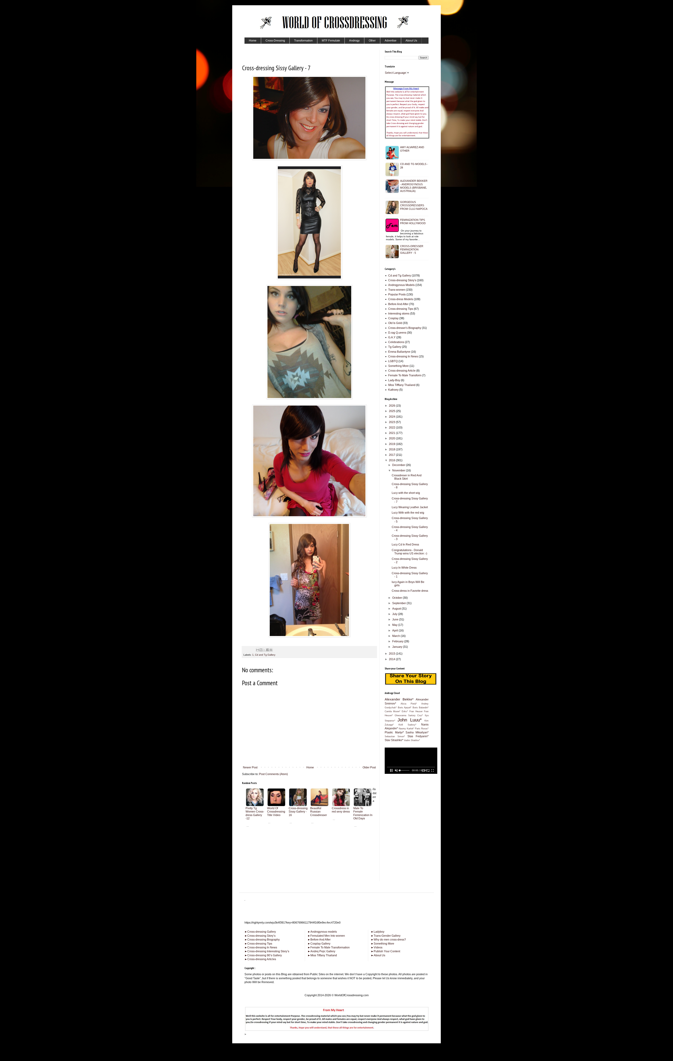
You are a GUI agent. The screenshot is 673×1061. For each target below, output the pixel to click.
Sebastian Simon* (395, 736)
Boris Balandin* (421, 707)
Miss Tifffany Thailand (401, 384)
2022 (392, 427)
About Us (378, 955)
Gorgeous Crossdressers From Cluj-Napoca (413, 205)
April (395, 630)
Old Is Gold (395, 323)
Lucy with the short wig (406, 492)
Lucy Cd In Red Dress (405, 544)
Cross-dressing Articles (261, 959)
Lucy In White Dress (404, 567)
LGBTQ (393, 361)
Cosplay (393, 318)
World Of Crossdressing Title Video (276, 811)
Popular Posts (397, 294)
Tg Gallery (394, 346)
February (398, 641)
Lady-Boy (394, 380)
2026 (392, 405)
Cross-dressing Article (402, 370)
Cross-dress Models (400, 299)
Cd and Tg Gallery (265, 654)
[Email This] (257, 650)
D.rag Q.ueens (397, 332)
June (395, 619)
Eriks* (405, 711)
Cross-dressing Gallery (260, 931)
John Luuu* (409, 719)
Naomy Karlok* (406, 728)
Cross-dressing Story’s (260, 935)
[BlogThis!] (261, 650)
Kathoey (393, 389)
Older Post (369, 767)
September (399, 603)
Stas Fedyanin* (418, 736)
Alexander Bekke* (399, 699)
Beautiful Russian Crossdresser (318, 811)
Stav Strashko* (394, 740)
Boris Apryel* (405, 707)
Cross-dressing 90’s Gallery (263, 955)
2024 (392, 416)
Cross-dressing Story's (402, 280)
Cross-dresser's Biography (404, 327)
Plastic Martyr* (394, 732)
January (397, 646)
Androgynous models (322, 931)
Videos (376, 947)
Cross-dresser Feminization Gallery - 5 (411, 249)
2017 (392, 454)
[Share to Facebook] (267, 650)
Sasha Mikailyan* (417, 732)
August (397, 608)
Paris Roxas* (422, 728)
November (399, 470)
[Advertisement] (309, 851)
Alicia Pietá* (409, 703)
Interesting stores (398, 313)
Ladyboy (377, 931)
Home (310, 767)
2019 (392, 444)
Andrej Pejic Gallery (321, 951)
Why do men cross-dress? (388, 939)
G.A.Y (392, 337)
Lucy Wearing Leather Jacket (410, 507)
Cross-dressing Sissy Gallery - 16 (298, 811)
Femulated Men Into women (326, 935)
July (395, 614)
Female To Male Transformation (329, 947)
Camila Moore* (392, 711)
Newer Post (250, 767)
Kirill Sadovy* (407, 724)
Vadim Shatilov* (412, 740)
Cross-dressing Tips (400, 308)
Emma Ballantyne (399, 351)
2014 (392, 659)
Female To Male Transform (404, 375)
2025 (392, 411)
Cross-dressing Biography (262, 939)
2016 (392, 460)
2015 (392, 653)
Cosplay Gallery (319, 943)
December (399, 465)
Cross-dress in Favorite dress (410, 590)
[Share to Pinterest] (271, 650)
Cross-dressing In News (403, 356)
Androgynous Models (401, 285)
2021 (392, 432)
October (397, 597)
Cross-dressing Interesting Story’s (268, 951)
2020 (392, 438)
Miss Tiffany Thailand (322, 955)
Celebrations (396, 342)
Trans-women (396, 289)
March (396, 635)
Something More (398, 365)
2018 (392, 449)
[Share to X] (264, 650)
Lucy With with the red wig (408, 512)
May (395, 624)
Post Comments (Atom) (273, 774)
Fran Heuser (416, 711)
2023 (392, 422)
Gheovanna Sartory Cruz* (409, 715)
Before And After (398, 304)
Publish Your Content (385, 951)
